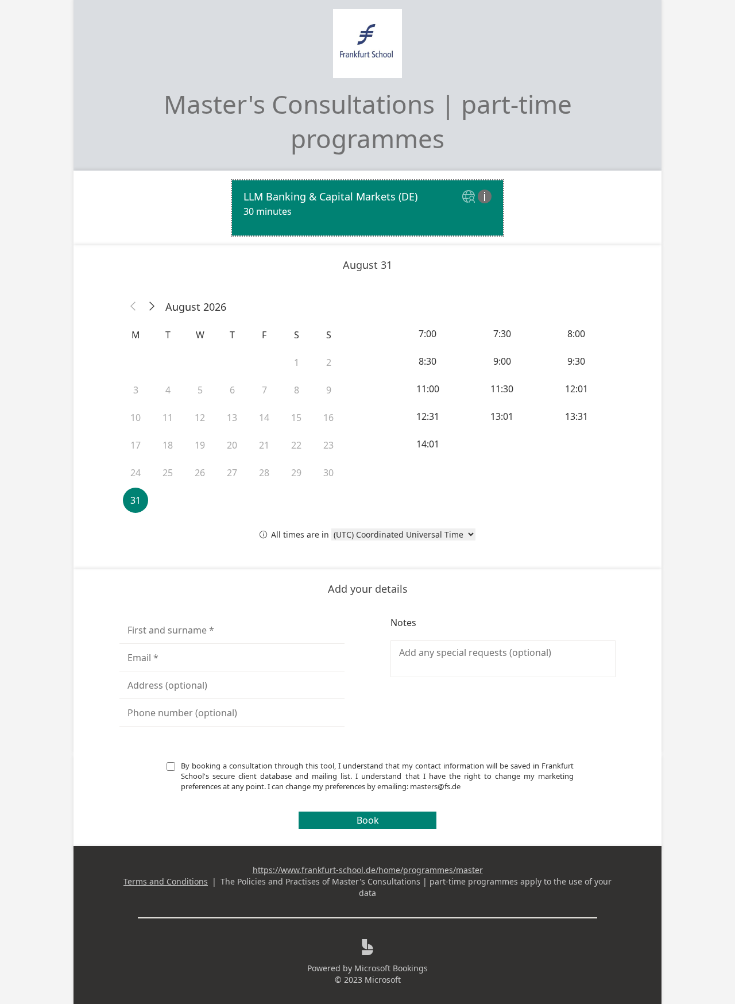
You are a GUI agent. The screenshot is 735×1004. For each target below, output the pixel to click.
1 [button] (296, 362)
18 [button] (168, 445)
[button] (133, 306)
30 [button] (328, 472)
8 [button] (296, 390)
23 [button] (328, 445)
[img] (470, 197)
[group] (503, 389)
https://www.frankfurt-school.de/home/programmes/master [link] (368, 869)
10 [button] (135, 417)
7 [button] (264, 390)
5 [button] (200, 390)
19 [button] (200, 445)
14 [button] (264, 417)
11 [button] (168, 417)
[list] (367, 207)
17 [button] (135, 445)
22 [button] (296, 445)
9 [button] (328, 390)
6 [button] (232, 390)
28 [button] (264, 472)
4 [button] (168, 390)
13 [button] (232, 417)
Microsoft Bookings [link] (391, 968)
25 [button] (168, 472)
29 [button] (296, 472)
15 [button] (296, 417)
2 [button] (328, 362)
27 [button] (232, 472)
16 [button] (328, 417)
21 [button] (264, 445)
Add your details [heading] (368, 589)
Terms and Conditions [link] (165, 881)
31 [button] (135, 500)
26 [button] (200, 472)
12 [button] (200, 417)
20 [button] (232, 445)
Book (368, 820)
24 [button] (135, 472)
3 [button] (135, 390)
